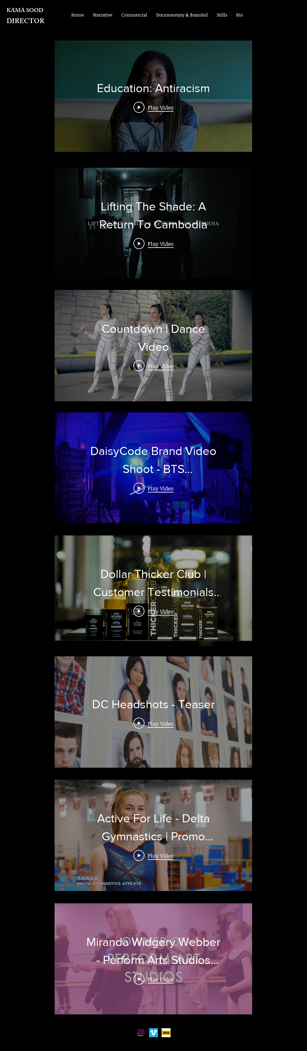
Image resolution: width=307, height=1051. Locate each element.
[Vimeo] (153, 1032)
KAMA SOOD (25, 11)
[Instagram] (140, 1032)
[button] (102, 14)
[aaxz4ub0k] (166, 1032)
